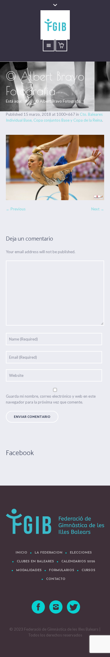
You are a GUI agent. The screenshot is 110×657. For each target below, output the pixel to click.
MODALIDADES (29, 570)
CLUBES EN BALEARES (35, 561)
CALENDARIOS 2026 (78, 561)
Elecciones (81, 552)
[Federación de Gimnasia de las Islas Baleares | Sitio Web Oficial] (55, 521)
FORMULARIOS (61, 570)
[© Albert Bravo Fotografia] (55, 167)
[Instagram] (56, 607)
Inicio (27, 101)
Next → (97, 209)
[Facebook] (38, 607)
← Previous (16, 209)
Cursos (88, 570)
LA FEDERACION (48, 552)
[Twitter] (73, 607)
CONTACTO (55, 579)
